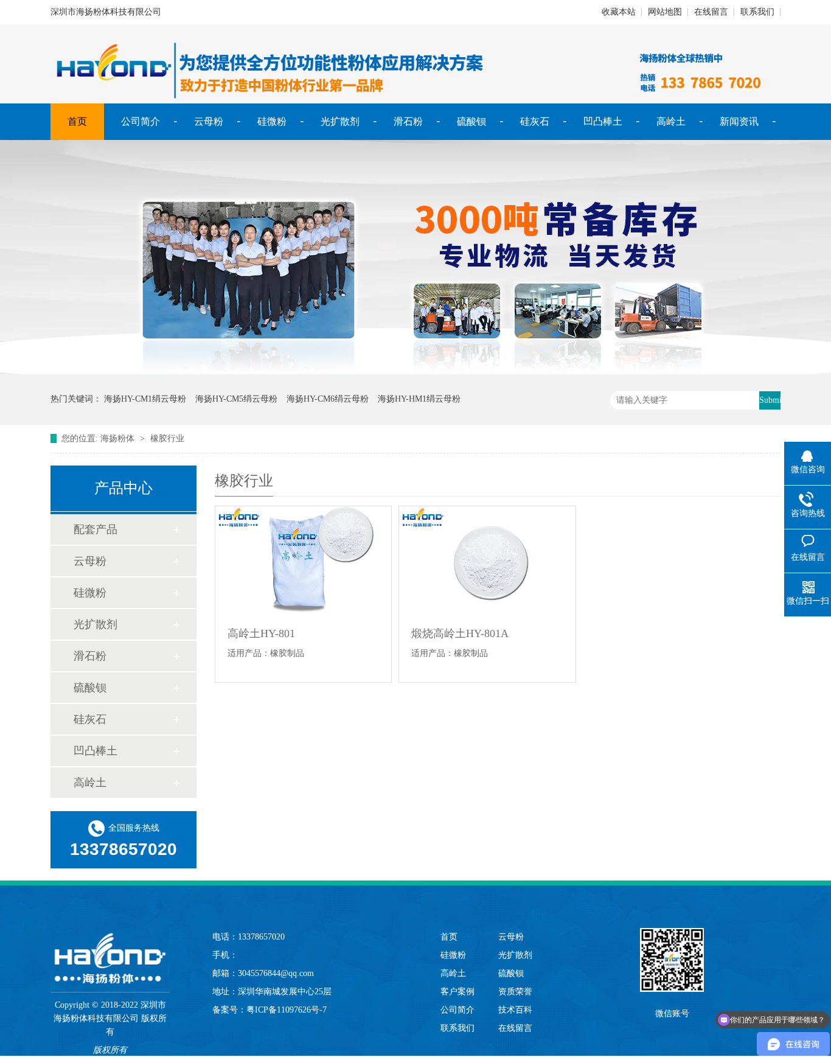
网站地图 (665, 11)
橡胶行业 (167, 438)
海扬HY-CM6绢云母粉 (328, 398)
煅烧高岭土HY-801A (460, 633)
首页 (77, 121)
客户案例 (457, 991)
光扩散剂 (340, 121)
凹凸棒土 (602, 121)
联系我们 (757, 11)
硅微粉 (272, 121)
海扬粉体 (117, 438)
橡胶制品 (287, 653)
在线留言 (711, 11)
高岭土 (671, 121)
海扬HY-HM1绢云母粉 (419, 398)
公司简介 (140, 121)
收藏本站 (619, 11)
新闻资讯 (739, 121)
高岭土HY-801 (261, 633)
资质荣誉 (515, 991)
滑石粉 (408, 121)
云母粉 (208, 121)
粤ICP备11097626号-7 (286, 1009)
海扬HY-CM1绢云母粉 (145, 398)
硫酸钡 (471, 121)
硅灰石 (534, 121)
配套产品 (95, 529)
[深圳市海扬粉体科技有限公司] (110, 946)
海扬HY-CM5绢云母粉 (236, 398)
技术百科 (515, 1009)
